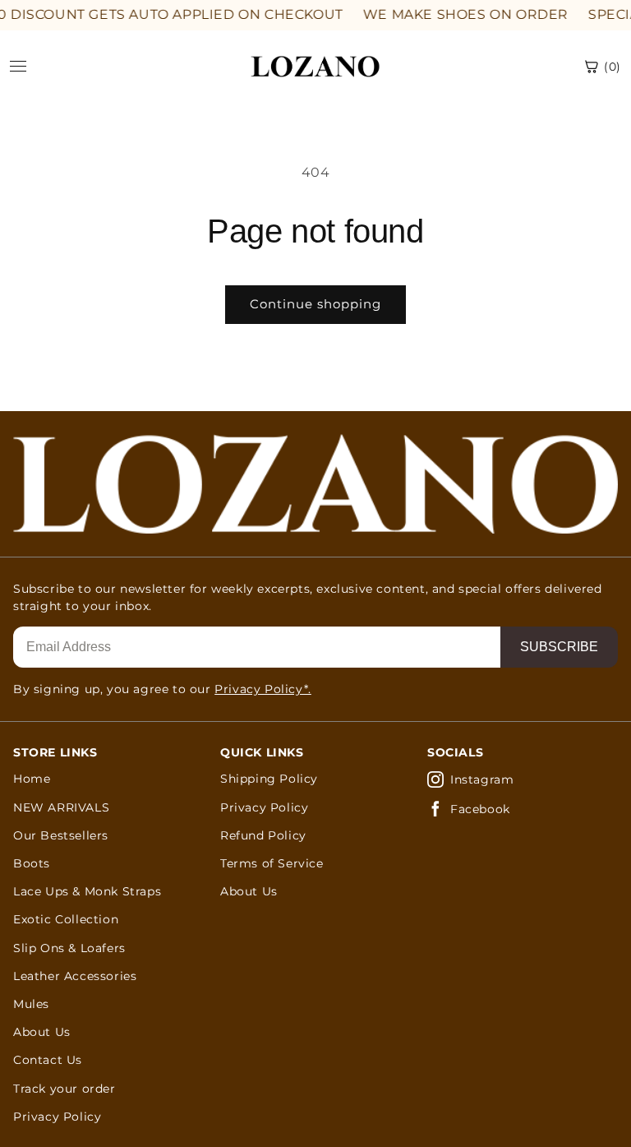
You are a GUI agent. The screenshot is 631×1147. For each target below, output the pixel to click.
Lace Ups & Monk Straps (87, 891)
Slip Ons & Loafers (69, 948)
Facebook (480, 809)
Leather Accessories (74, 976)
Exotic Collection (65, 919)
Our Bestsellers (60, 835)
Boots (31, 863)
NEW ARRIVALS (61, 807)
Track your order (64, 1088)
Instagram (482, 779)
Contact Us (47, 1059)
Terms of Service (272, 863)
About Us (42, 1031)
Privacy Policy (57, 1116)
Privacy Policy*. (262, 689)
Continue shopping (315, 304)
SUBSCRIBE (559, 647)
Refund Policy (263, 835)
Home (31, 778)
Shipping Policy (269, 778)
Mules (31, 1004)
